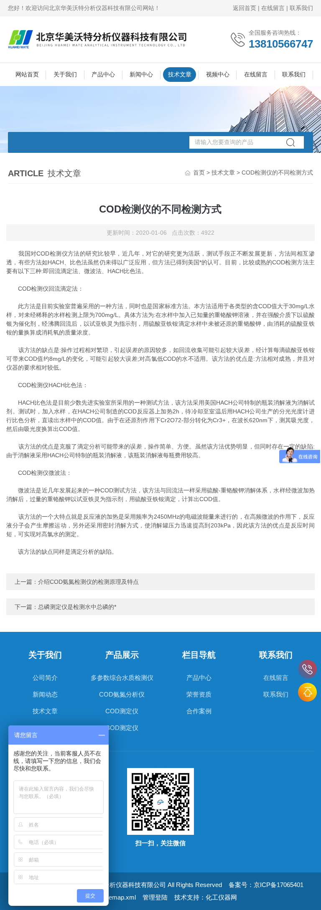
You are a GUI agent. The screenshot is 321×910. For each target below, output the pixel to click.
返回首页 (244, 8)
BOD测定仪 (122, 727)
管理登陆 (155, 897)
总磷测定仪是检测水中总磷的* (77, 606)
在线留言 (273, 8)
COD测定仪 (121, 711)
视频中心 (217, 74)
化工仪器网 (221, 897)
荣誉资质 (198, 694)
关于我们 (65, 74)
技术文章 (179, 74)
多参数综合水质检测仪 (122, 677)
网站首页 (27, 74)
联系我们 (301, 8)
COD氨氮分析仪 (122, 694)
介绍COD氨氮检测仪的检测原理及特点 (88, 581)
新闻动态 (45, 694)
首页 (199, 172)
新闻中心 (141, 74)
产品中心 (103, 74)
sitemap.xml (119, 897)
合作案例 (198, 711)
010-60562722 (307, 669)
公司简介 (45, 677)
